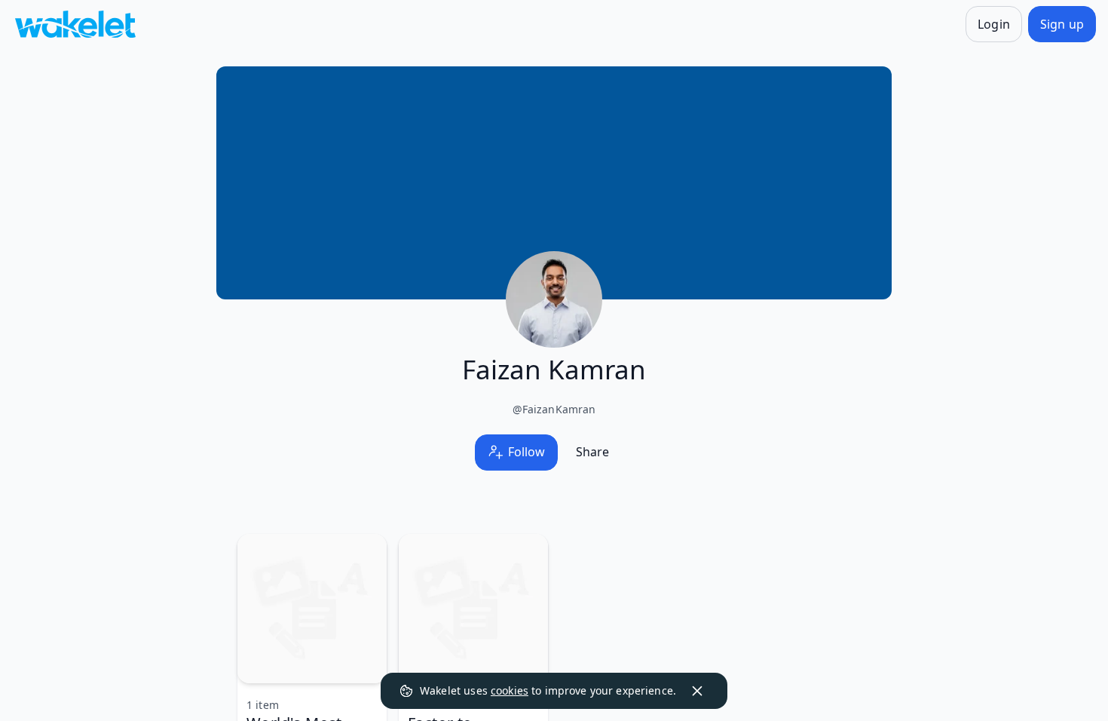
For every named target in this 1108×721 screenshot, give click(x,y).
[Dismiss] (697, 691)
